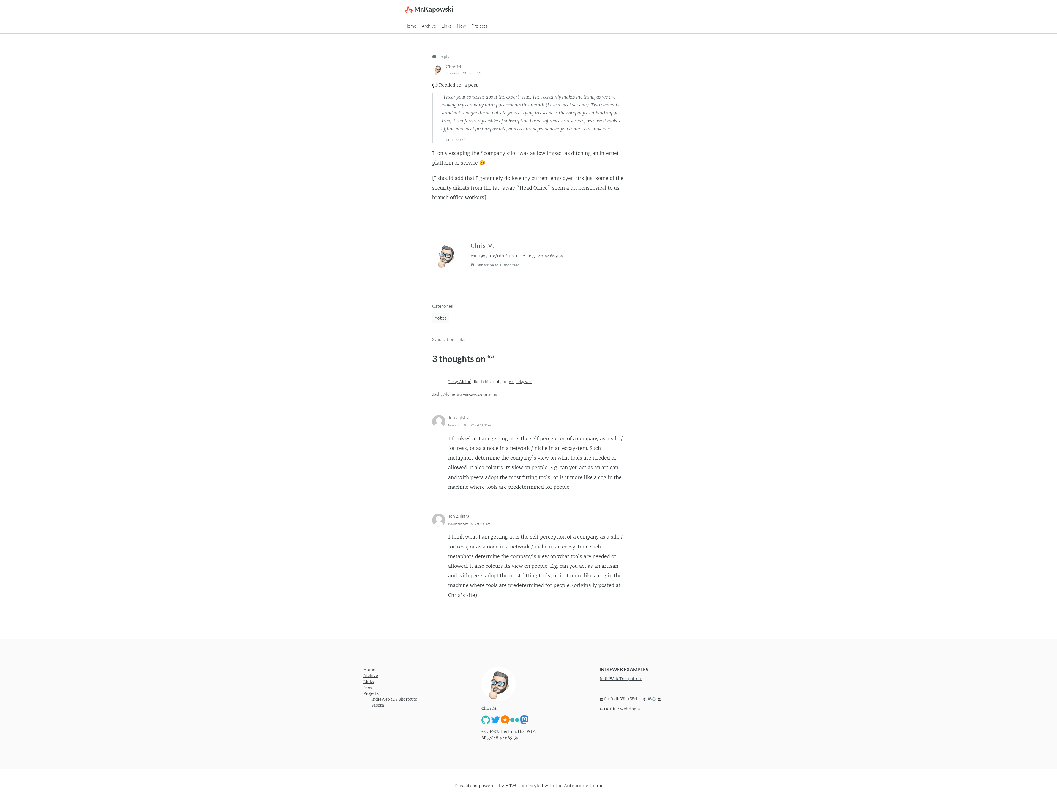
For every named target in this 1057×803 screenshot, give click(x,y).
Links (446, 26)
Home (410, 26)
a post (471, 85)
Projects (479, 26)
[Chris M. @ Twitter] (495, 719)
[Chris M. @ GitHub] (485, 719)
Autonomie (576, 785)
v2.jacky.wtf (520, 381)
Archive (429, 26)
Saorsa (377, 705)
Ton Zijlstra (458, 417)
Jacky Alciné (459, 381)
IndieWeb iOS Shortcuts (394, 699)
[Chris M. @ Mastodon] (524, 719)
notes (440, 318)
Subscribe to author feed (498, 265)
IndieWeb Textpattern (621, 678)
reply (444, 56)
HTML (512, 785)
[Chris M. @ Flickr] (514, 719)
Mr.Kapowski (433, 9)
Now (461, 26)
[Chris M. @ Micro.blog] (505, 719)
